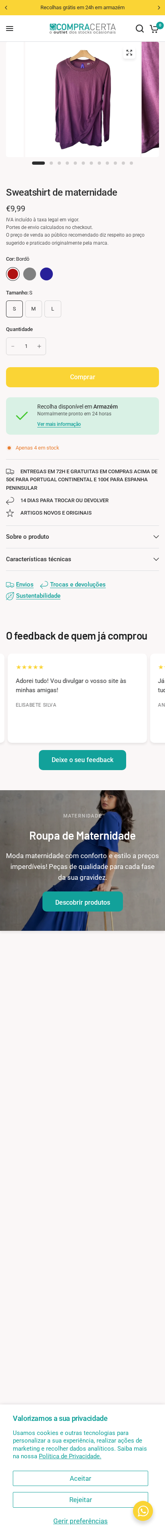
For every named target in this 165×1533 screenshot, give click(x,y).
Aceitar (80, 1478)
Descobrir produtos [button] (82, 902)
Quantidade (19, 329)
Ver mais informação (59, 424)
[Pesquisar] (140, 28)
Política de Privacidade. (70, 1456)
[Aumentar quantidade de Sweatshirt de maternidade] (39, 346)
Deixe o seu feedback (82, 760)
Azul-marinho (46, 274)
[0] (153, 28)
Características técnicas (38, 559)
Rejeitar (80, 1500)
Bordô (12, 274)
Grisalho (29, 274)
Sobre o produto (27, 536)
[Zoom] (129, 53)
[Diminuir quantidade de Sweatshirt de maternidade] (12, 346)
